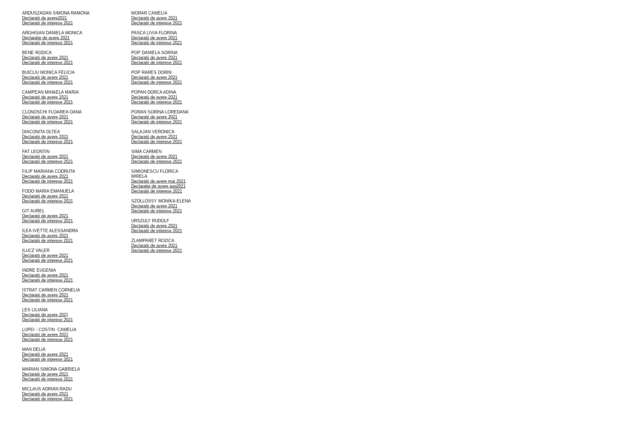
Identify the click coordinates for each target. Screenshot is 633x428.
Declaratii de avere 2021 (45, 57)
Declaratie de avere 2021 (46, 37)
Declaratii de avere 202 (44, 314)
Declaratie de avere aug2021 (158, 186)
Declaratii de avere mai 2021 (158, 181)
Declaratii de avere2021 (44, 17)
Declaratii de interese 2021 (47, 22)
